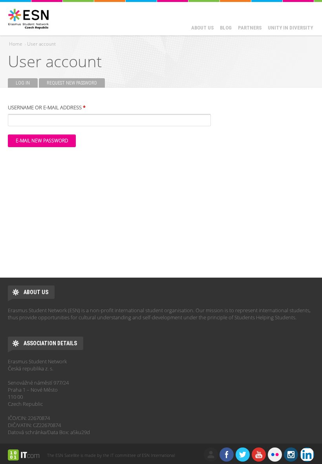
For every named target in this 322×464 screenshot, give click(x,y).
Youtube (259, 454)
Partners (250, 28)
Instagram (291, 454)
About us (202, 28)
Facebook (227, 454)
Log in (23, 83)
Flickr (275, 454)
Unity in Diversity (290, 28)
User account (41, 44)
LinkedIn (307, 454)
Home (15, 44)
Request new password (76, 83)
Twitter (243, 454)
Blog (226, 28)
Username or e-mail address (47, 107)
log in (211, 454)
